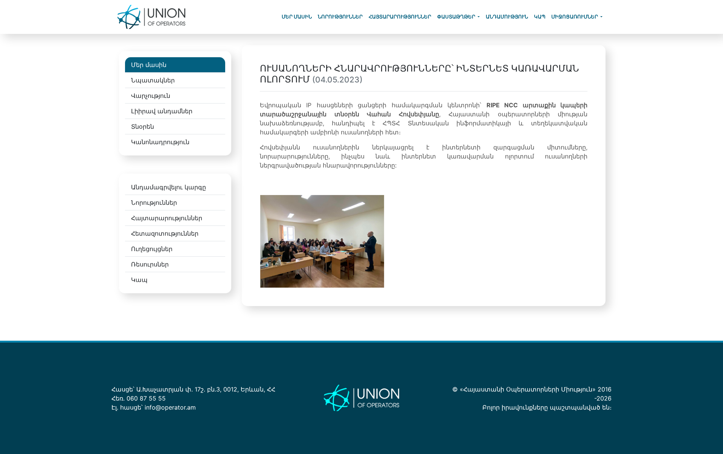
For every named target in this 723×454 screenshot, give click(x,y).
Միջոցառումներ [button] (575, 17)
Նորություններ (340, 17)
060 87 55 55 (146, 398)
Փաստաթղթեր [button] (456, 17)
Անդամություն (507, 17)
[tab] (175, 65)
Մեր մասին (297, 17)
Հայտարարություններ (400, 17)
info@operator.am (170, 407)
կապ (539, 17)
